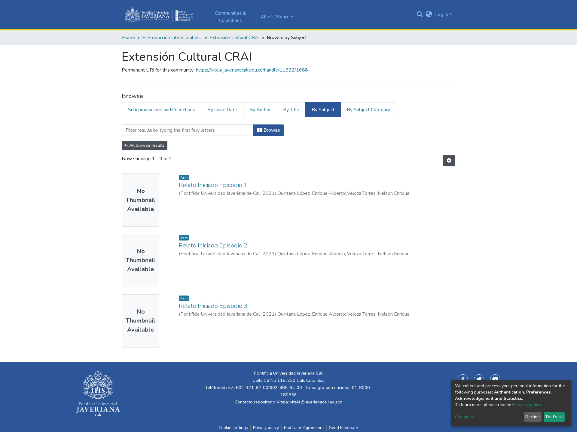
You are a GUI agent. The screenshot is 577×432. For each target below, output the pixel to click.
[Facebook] (463, 379)
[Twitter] (479, 379)
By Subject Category (368, 109)
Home (128, 37)
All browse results (146, 145)
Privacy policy (266, 427)
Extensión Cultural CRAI (234, 37)
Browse (271, 130)
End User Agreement (304, 427)
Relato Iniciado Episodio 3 (213, 306)
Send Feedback (344, 427)
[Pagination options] (449, 160)
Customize (465, 417)
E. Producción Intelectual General (172, 37)
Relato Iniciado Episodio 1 (213, 185)
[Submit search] (420, 14)
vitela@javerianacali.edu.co (316, 402)
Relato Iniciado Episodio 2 (213, 245)
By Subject (323, 109)
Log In (441, 14)
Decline (532, 417)
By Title (291, 109)
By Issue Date (222, 109)
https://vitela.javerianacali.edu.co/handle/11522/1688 (252, 70)
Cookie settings (233, 427)
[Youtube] (495, 379)
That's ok (554, 417)
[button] (429, 14)
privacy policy (528, 405)
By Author (260, 109)
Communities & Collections (230, 17)
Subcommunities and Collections (161, 109)
